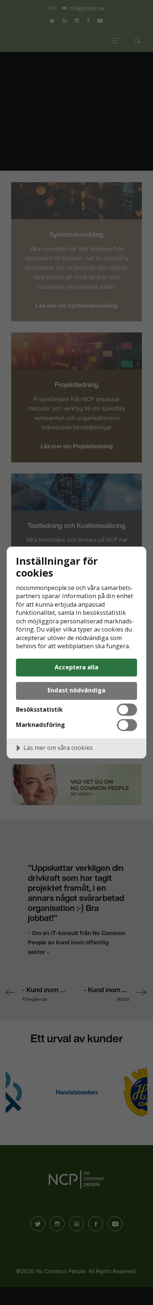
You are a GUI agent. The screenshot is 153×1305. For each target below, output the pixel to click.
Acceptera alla (76, 667)
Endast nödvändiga (76, 690)
